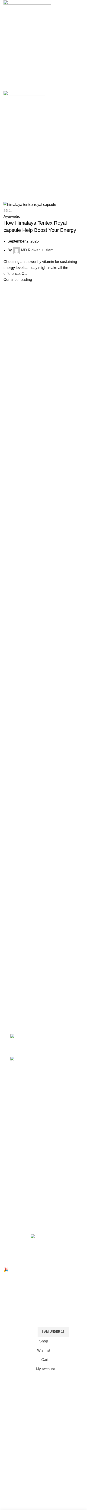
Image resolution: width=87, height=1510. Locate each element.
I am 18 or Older (18, 1331)
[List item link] (43, 973)
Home (7, 194)
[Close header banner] (6, 1261)
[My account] (43, 58)
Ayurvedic (11, 216)
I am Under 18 (53, 1331)
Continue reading (17, 280)
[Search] (43, 67)
